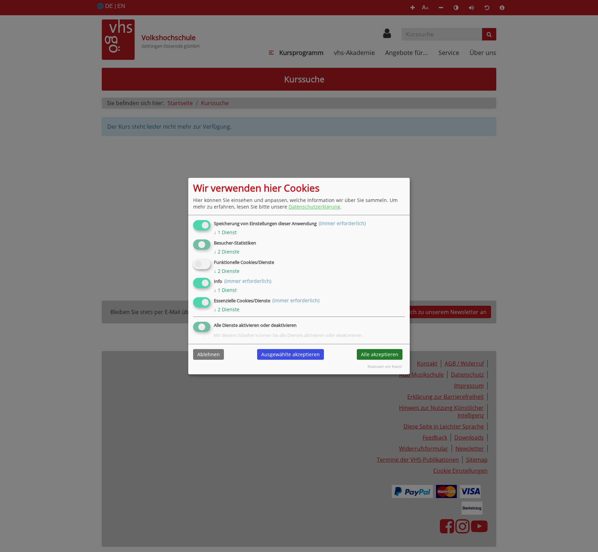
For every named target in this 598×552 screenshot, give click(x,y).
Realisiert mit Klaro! (385, 366)
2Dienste (226, 251)
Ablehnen (208, 354)
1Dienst (225, 232)
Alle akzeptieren (379, 354)
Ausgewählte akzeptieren (290, 354)
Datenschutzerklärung (314, 206)
